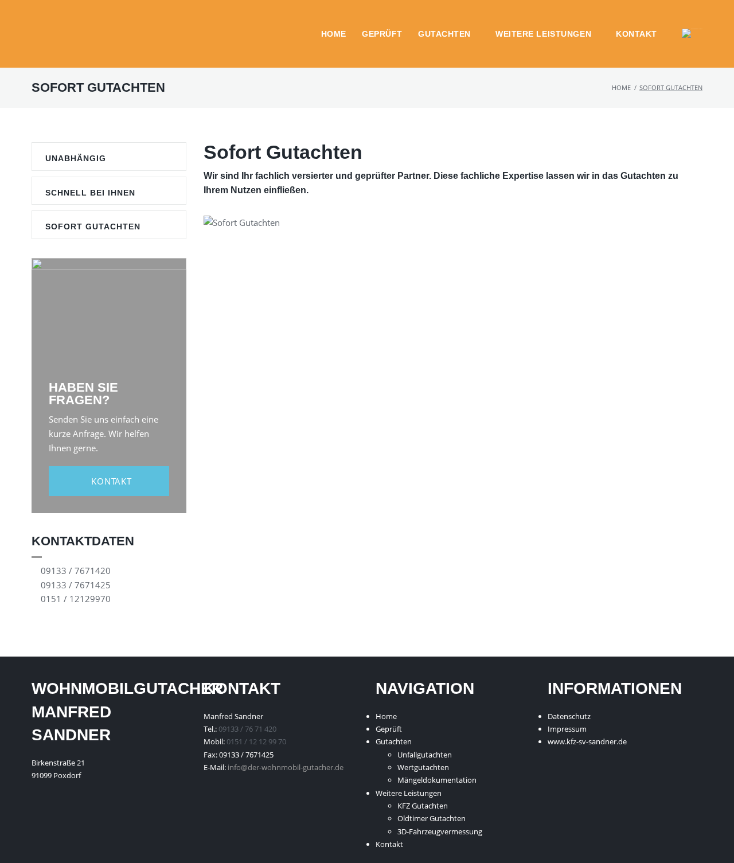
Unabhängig (75, 158)
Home (333, 33)
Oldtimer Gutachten (431, 818)
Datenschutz (569, 716)
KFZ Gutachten (422, 805)
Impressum (567, 729)
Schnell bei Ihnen (90, 192)
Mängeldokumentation (437, 780)
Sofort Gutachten (92, 226)
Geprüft (382, 33)
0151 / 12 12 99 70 (256, 741)
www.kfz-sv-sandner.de (587, 741)
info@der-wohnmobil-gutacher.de (285, 767)
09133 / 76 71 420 (247, 729)
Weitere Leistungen (543, 33)
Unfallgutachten (424, 754)
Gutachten (444, 33)
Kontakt (636, 33)
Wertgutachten (423, 767)
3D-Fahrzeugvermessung (439, 831)
